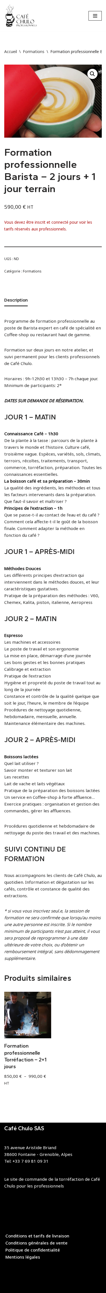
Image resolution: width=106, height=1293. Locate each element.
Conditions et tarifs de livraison (37, 1236)
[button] (92, 74)
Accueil (10, 51)
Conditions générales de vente (36, 1243)
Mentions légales (22, 1257)
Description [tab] (16, 300)
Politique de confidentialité (32, 1250)
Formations (33, 51)
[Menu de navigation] (95, 16)
